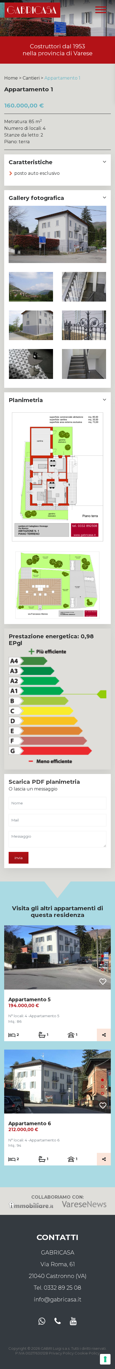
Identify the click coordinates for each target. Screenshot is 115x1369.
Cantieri (31, 78)
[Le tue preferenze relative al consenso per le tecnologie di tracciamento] (105, 1359)
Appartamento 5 (29, 999)
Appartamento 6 (29, 1123)
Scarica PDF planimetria (44, 781)
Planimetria (26, 400)
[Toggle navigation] (101, 10)
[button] (102, 956)
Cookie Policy (87, 1353)
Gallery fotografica (36, 198)
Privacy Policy (61, 1353)
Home (11, 78)
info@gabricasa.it (58, 1299)
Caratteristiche (30, 162)
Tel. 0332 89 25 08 (57, 1287)
